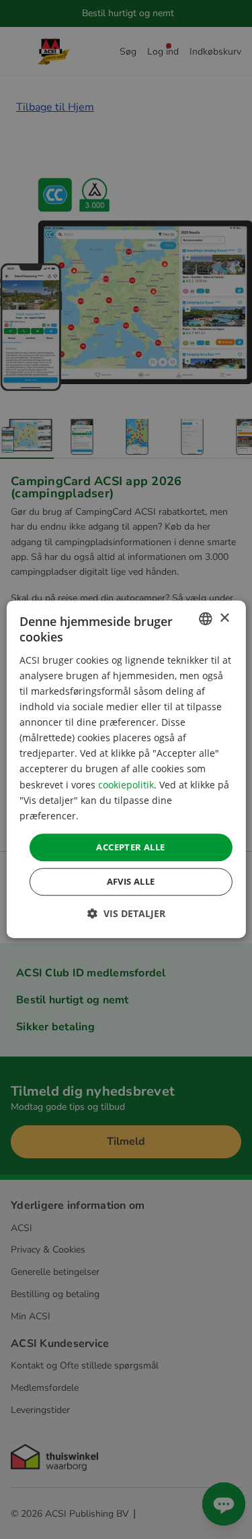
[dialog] (125, 769)
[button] (126, 914)
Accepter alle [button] (130, 847)
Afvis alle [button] (131, 882)
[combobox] (205, 618)
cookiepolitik (126, 784)
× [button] (224, 618)
